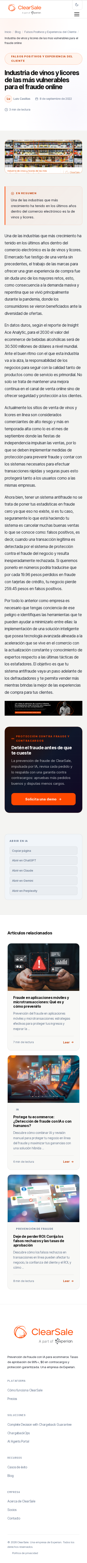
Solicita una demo (41, 799)
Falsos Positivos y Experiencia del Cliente (50, 32)
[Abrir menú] (76, 14)
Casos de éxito (17, 1467)
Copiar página (21, 850)
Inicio (8, 32)
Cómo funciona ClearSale (24, 1390)
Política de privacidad (25, 1553)
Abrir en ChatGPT (24, 860)
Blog (18, 32)
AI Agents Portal (18, 1441)
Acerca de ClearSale (21, 1501)
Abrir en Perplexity (24, 891)
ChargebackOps (18, 1433)
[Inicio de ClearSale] (25, 9)
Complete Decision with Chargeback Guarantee (39, 1424)
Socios (11, 1510)
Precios (12, 1399)
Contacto (13, 1518)
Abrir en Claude (22, 870)
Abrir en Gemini (22, 880)
